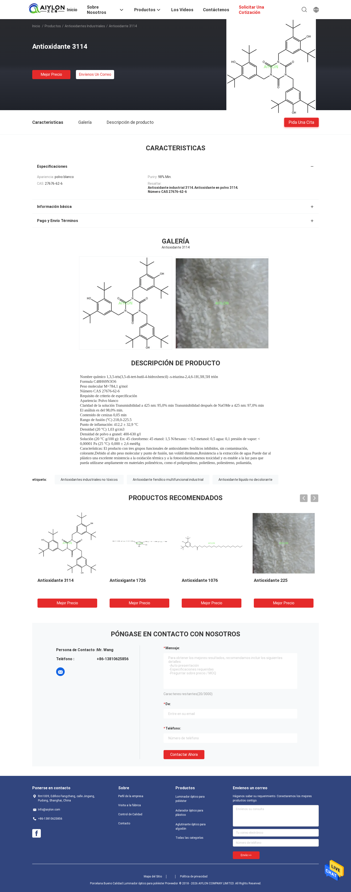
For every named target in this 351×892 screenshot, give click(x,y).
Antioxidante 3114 (55, 580)
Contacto (124, 823)
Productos (53, 26)
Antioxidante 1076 (200, 580)
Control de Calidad (130, 814)
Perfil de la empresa (130, 796)
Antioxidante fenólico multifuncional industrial (168, 479)
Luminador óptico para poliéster (190, 799)
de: (168, 704)
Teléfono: (173, 728)
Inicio (36, 26)
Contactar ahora (184, 754)
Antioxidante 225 (270, 580)
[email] (60, 671)
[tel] (73, 671)
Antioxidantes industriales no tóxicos (89, 479)
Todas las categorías (189, 837)
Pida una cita (301, 121)
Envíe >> (246, 855)
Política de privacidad (193, 876)
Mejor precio (51, 74)
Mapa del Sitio (153, 876)
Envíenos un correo (95, 74)
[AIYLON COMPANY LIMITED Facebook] (36, 833)
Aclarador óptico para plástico (189, 812)
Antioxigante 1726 (128, 580)
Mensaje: (172, 648)
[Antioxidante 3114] (271, 67)
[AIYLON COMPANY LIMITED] (46, 8)
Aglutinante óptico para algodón (191, 826)
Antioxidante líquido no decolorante (245, 479)
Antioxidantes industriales (85, 26)
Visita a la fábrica (129, 805)
